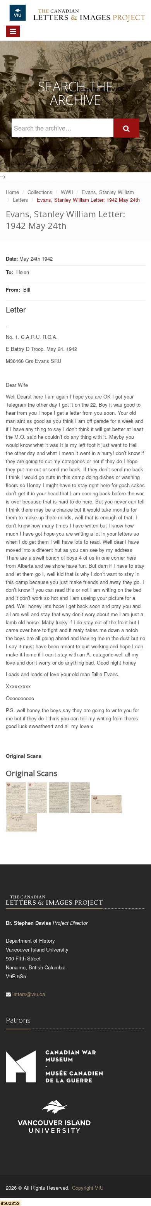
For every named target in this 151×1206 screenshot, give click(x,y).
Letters (20, 199)
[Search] (126, 128)
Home (12, 192)
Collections (39, 192)
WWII (67, 192)
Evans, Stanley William (108, 192)
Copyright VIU (87, 1187)
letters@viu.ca (28, 994)
